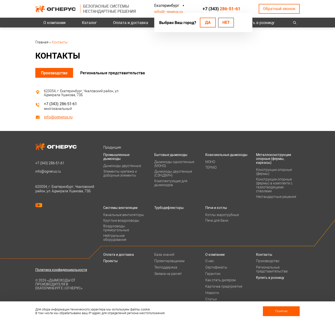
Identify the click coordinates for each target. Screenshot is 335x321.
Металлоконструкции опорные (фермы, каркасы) (273, 159)
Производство (54, 73)
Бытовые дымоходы (170, 155)
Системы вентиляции (120, 208)
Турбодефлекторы (169, 208)
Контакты (264, 255)
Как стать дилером (220, 280)
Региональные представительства (112, 73)
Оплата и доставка (130, 22)
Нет (226, 22)
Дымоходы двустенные (122, 166)
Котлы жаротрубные (222, 215)
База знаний (164, 255)
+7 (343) (221, 8)
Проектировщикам (169, 261)
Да (208, 22)
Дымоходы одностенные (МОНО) (174, 164)
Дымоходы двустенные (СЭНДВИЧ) (173, 173)
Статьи (211, 299)
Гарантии (212, 274)
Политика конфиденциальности (61, 270)
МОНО (210, 162)
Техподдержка (165, 267)
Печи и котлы (216, 208)
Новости (212, 293)
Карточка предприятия (223, 286)
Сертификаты (216, 267)
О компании (54, 22)
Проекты (110, 261)
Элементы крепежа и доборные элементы (120, 173)
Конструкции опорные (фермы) (274, 172)
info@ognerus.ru (168, 12)
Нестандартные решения (276, 197)
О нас (209, 261)
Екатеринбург (166, 5)
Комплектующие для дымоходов (170, 183)
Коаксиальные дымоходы (226, 155)
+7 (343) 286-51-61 (60, 104)
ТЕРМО (211, 167)
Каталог (89, 22)
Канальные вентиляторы (123, 215)
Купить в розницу (258, 22)
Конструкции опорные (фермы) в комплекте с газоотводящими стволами (274, 185)
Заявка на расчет (168, 274)
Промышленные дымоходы (116, 157)
